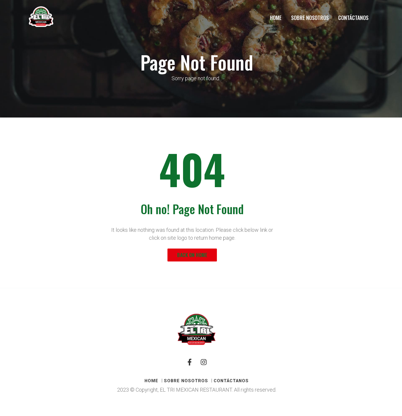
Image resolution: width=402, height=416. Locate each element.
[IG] (204, 364)
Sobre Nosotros (310, 17)
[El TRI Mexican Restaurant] (41, 17)
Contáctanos (353, 17)
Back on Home (192, 255)
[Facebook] (189, 364)
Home (276, 17)
